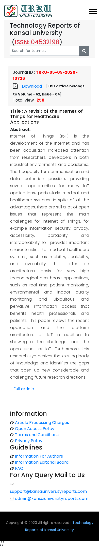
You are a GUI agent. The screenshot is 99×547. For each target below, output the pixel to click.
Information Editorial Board (42, 462)
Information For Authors (39, 456)
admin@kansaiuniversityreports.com (51, 498)
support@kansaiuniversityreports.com (48, 491)
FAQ (19, 468)
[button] (92, 10)
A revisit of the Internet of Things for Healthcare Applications (46, 116)
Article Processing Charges (42, 422)
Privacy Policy (28, 441)
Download (32, 86)
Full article (23, 389)
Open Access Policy (34, 429)
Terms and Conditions (37, 435)
